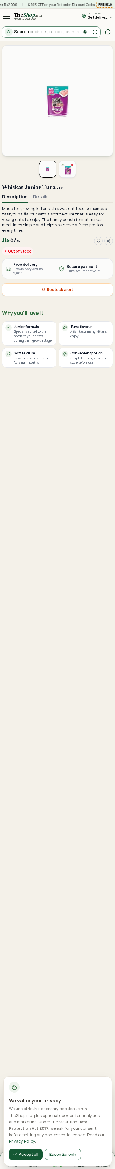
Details (40, 196)
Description (15, 196)
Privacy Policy (22, 1141)
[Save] (98, 241)
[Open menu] (6, 16)
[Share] (108, 241)
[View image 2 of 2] (67, 169)
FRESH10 (104, 4)
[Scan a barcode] (95, 32)
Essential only (62, 1154)
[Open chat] (108, 32)
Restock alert (60, 289)
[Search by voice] (85, 32)
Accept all (28, 1154)
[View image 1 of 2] (47, 169)
